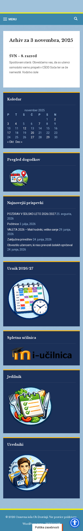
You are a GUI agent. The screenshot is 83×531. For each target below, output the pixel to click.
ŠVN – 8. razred (23, 56)
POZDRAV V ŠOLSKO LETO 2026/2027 (31, 213)
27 (32, 137)
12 (24, 128)
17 (8, 132)
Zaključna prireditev (19, 239)
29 (48, 137)
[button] (10, 19)
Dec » (19, 141)
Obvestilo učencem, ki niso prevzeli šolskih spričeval (40, 245)
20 (32, 132)
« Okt (10, 141)
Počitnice (13, 224)
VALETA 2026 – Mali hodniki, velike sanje (32, 229)
